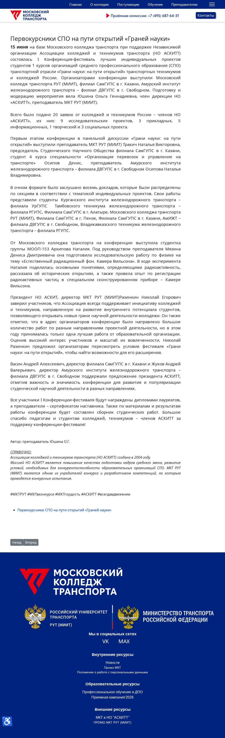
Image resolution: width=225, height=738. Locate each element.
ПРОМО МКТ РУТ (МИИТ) (112, 722)
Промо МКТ (112, 667)
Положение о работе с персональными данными (112, 672)
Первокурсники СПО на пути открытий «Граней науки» (64, 510)
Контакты (206, 15)
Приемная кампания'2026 (112, 697)
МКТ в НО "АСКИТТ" (112, 717)
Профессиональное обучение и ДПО (112, 692)
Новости (113, 662)
